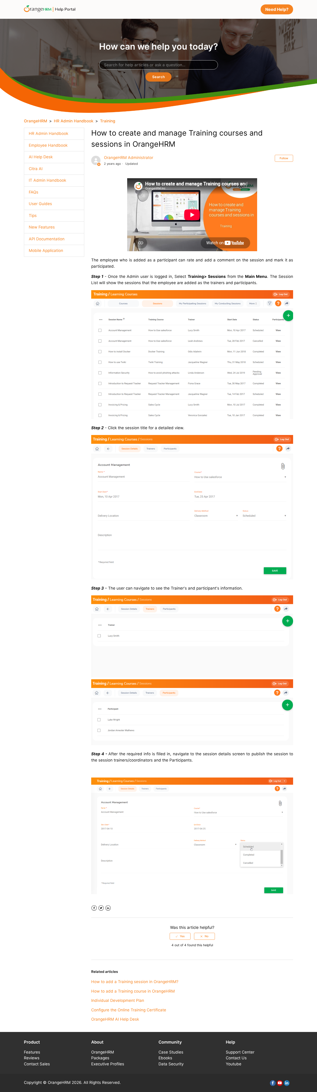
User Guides (40, 203)
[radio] (180, 936)
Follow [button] (284, 158)
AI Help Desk (41, 157)
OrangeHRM (35, 121)
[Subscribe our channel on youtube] (280, 1083)
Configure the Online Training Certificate (128, 1010)
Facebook (94, 908)
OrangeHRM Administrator (128, 157)
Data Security (171, 1064)
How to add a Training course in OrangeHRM (133, 991)
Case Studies (170, 1052)
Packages (100, 1058)
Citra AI (35, 168)
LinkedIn (108, 908)
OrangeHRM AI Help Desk (115, 1019)
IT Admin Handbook (47, 180)
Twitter (101, 908)
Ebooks (165, 1058)
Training (107, 121)
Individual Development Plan (117, 1000)
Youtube (233, 1064)
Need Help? (276, 9)
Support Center (240, 1052)
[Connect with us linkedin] (287, 1083)
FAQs (33, 192)
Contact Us (236, 1058)
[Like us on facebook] (273, 1083)
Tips (33, 215)
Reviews (31, 1058)
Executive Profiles (107, 1064)
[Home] (51, 9)
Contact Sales (37, 1064)
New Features (42, 227)
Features (32, 1052)
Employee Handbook (48, 145)
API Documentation (47, 239)
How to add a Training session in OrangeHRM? (134, 981)
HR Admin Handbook (73, 121)
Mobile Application (46, 250)
